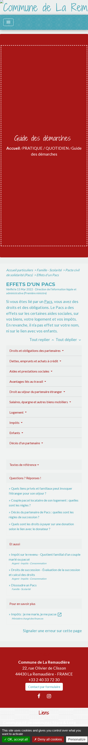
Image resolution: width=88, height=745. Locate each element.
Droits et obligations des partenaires (35, 350)
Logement (16, 412)
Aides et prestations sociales (29, 371)
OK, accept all (17, 739)
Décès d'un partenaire (25, 443)
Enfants (15, 433)
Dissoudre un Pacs (24, 585)
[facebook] (39, 696)
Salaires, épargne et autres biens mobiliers (39, 402)
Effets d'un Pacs (47, 275)
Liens (44, 713)
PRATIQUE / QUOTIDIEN (45, 148)
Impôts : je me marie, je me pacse (36, 614)
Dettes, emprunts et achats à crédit (34, 361)
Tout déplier (69, 339)
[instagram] (49, 696)
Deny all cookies (49, 739)
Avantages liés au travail (26, 381)
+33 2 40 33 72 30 (44, 679)
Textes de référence (22, 465)
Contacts (44, 654)
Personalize (77, 739)
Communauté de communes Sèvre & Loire (39, 722)
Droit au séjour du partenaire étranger (36, 392)
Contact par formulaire (44, 687)
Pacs (48, 301)
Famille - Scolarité (49, 270)
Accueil (13, 148)
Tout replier (42, 339)
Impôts (14, 422)
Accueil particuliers (20, 270)
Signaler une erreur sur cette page (52, 630)
